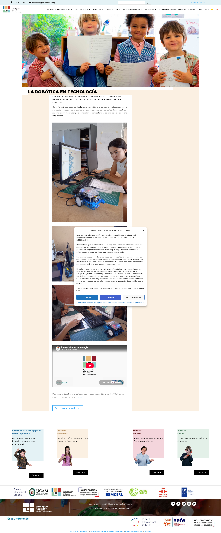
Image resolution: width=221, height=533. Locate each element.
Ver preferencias (133, 297)
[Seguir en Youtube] (184, 504)
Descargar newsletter (68, 408)
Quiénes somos (81, 9)
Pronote (194, 2)
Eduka (202, 2)
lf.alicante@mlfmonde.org (43, 3)
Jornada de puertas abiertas (58, 9)
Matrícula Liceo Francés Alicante (172, 9)
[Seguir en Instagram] (189, 504)
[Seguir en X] (178, 504)
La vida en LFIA (112, 9)
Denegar (110, 297)
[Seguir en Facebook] (173, 504)
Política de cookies (85, 303)
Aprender (97, 9)
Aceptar (87, 297)
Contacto (192, 9)
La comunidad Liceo (131, 9)
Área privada (204, 9)
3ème (79, 397)
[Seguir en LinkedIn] (194, 504)
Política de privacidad (135, 303)
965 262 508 (19, 3)
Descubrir (36, 475)
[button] (143, 230)
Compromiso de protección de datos (109, 303)
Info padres (149, 9)
